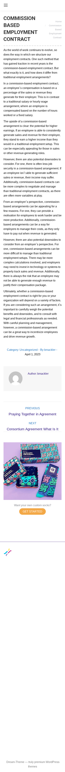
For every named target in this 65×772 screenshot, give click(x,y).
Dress (34, 632)
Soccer (34, 662)
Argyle (34, 639)
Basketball (36, 656)
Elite (6, 645)
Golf (5, 662)
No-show (35, 626)
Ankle (7, 632)
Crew (6, 626)
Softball (35, 668)
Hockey (8, 681)
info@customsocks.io (16, 575)
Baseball (8, 656)
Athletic (8, 639)
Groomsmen (11, 693)
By (47, 349)
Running (8, 687)
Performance (38, 693)
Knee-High (10, 620)
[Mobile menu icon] (5, 5)
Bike (33, 681)
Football (8, 668)
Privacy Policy (12, 599)
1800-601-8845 (12, 582)
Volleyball (9, 674)
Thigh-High (37, 620)
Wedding (35, 687)
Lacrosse (36, 674)
